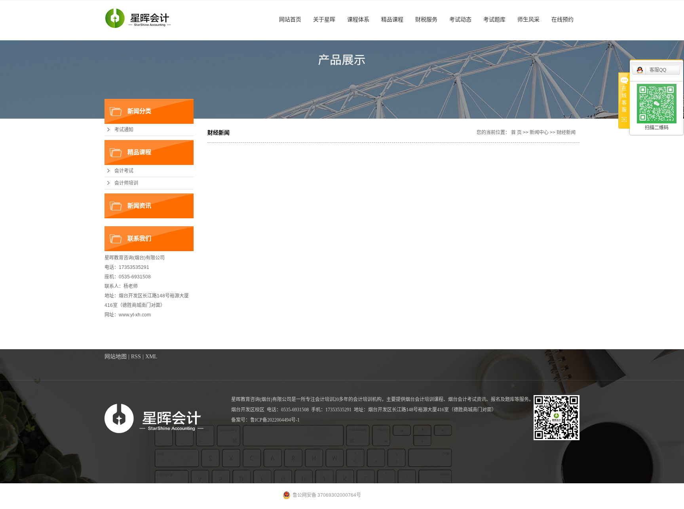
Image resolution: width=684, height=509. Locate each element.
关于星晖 (324, 19)
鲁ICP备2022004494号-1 (275, 420)
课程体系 (358, 19)
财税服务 (426, 19)
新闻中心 (539, 132)
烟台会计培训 (419, 399)
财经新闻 (566, 132)
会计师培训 (126, 183)
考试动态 (460, 19)
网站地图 (115, 357)
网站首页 (290, 19)
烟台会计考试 (462, 399)
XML (151, 357)
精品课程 (392, 19)
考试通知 (123, 129)
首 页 (516, 132)
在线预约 (562, 19)
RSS (136, 357)
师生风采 (528, 19)
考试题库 (494, 19)
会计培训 (362, 399)
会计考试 (123, 171)
